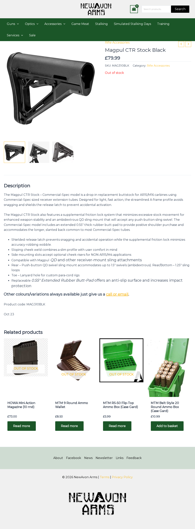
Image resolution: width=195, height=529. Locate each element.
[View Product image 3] (63, 152)
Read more (21, 426)
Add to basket (167, 426)
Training (163, 24)
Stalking (101, 24)
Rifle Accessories (117, 42)
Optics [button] (30, 24)
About (58, 458)
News (88, 458)
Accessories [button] (53, 24)
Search (180, 9)
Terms (104, 477)
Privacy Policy (122, 477)
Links (119, 458)
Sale (32, 35)
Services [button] (13, 35)
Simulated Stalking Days (132, 24)
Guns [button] (11, 24)
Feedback (134, 458)
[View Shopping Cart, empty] (134, 9)
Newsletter (104, 458)
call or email (117, 294)
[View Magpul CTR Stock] (14, 152)
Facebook (73, 458)
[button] (17, 24)
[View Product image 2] (38, 152)
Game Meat (80, 24)
